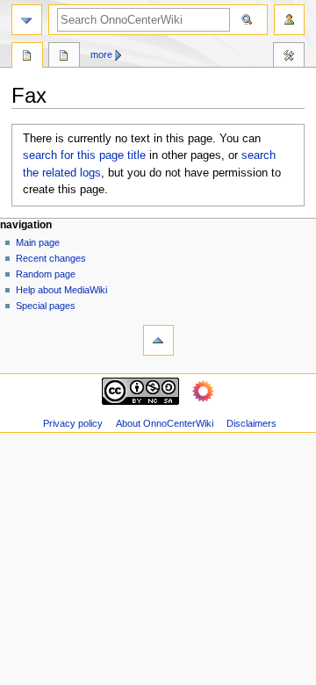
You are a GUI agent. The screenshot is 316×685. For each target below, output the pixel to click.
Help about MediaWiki (61, 290)
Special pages (45, 305)
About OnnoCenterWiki (164, 423)
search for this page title (84, 155)
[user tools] (289, 19)
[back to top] (158, 340)
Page (27, 57)
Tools (289, 57)
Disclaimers (251, 423)
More (101, 54)
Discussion (64, 57)
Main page (38, 242)
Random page (45, 274)
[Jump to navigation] (26, 19)
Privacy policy (73, 423)
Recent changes (51, 258)
